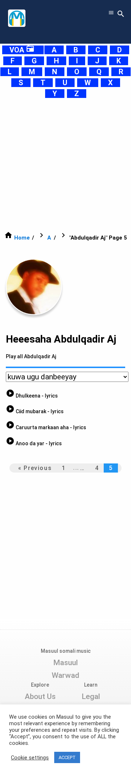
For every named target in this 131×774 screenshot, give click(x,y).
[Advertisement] (65, 164)
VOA (22, 50)
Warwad (65, 675)
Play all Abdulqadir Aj (31, 356)
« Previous (35, 468)
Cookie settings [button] (30, 757)
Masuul (65, 662)
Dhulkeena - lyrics (32, 396)
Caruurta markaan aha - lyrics (46, 427)
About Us (40, 696)
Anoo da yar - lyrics (34, 443)
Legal (91, 696)
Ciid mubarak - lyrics (35, 411)
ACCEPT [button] (67, 757)
